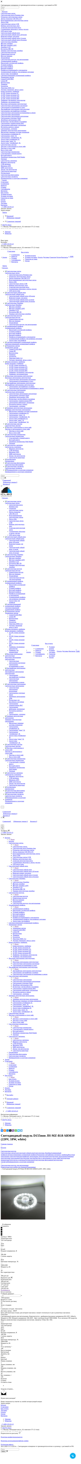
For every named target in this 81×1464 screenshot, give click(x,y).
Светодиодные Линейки (21, 882)
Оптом (3, 1414)
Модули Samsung (21, 1167)
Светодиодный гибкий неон (22, 869)
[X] (10, 1130)
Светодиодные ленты (20, 846)
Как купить (12, 1079)
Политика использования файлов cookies (14, 1441)
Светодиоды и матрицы (21, 1040)
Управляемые (31, 1167)
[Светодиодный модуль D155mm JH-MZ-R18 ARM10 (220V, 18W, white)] (23, 1219)
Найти (3, 1451)
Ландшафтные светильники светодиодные (27, 971)
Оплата (3, 1412)
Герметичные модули (8, 1167)
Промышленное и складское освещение (20, 1162)
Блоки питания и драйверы (22, 946)
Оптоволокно (29, 1160)
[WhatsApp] (16, 1130)
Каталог (11, 841)
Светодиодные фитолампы (43, 1160)
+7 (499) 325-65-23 (7, 207)
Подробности (5, 1290)
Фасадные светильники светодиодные (26, 962)
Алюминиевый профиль (21, 908)
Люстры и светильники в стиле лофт (25, 1019)
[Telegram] (21, 1130)
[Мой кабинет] (2, 809)
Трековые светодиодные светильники (25, 999)
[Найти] (2, 9)
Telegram (8, 232)
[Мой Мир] (7, 1130)
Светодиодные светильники (22, 979)
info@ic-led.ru (6, 225)
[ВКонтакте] (2, 1130)
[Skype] (18, 1130)
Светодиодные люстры (27, 1158)
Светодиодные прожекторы (22, 1027)
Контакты (4, 1416)
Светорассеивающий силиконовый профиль (22, 1155)
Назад (13, 839)
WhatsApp (8, 233)
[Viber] (13, 1130)
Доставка (4, 1410)
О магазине (12, 1065)
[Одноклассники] (5, 1130)
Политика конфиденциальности (11, 1437)
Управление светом (19, 928)
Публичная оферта (7, 1444)
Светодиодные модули (20, 896)
